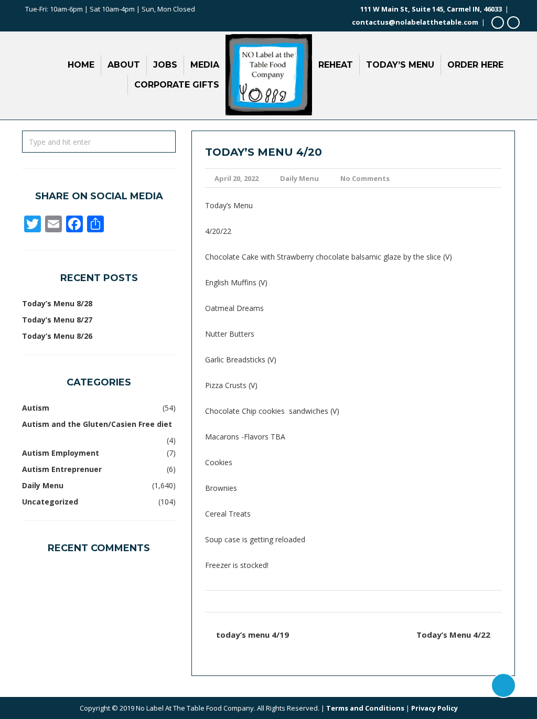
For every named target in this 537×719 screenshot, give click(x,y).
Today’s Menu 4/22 (453, 634)
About (124, 65)
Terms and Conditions (365, 708)
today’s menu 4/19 (252, 634)
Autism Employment (60, 453)
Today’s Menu (400, 65)
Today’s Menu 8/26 (57, 336)
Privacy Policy (434, 708)
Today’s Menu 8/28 (57, 303)
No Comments (365, 178)
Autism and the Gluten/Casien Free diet (97, 424)
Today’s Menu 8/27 (57, 320)
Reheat (335, 65)
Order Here (475, 65)
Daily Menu (299, 178)
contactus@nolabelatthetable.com (415, 22)
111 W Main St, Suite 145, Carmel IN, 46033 (431, 9)
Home (81, 65)
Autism (35, 408)
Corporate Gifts (176, 85)
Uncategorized (50, 502)
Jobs (165, 65)
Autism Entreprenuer (62, 469)
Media (204, 65)
